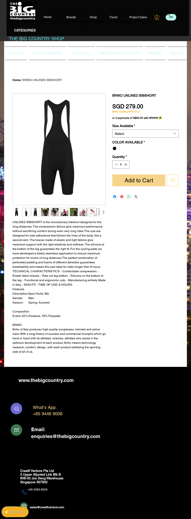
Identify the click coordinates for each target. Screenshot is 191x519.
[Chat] (16, 408)
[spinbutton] (121, 164)
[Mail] (16, 430)
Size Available (123, 126)
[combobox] (145, 134)
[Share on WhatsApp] (129, 196)
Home (16, 80)
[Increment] (126, 164)
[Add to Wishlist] (173, 180)
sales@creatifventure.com (47, 507)
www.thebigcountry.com (46, 380)
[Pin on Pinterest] (122, 196)
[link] (159, 13)
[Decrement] (116, 164)
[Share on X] (136, 196)
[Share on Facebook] (114, 196)
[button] (157, 17)
